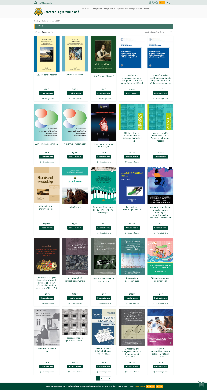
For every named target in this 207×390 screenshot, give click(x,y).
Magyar (162, 3)
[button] (46, 98)
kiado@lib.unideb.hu (44, 3)
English (169, 3)
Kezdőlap (37, 21)
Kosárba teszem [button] (46, 93)
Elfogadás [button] (150, 386)
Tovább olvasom (132, 93)
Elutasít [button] (159, 386)
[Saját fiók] (150, 2)
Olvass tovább (140, 386)
